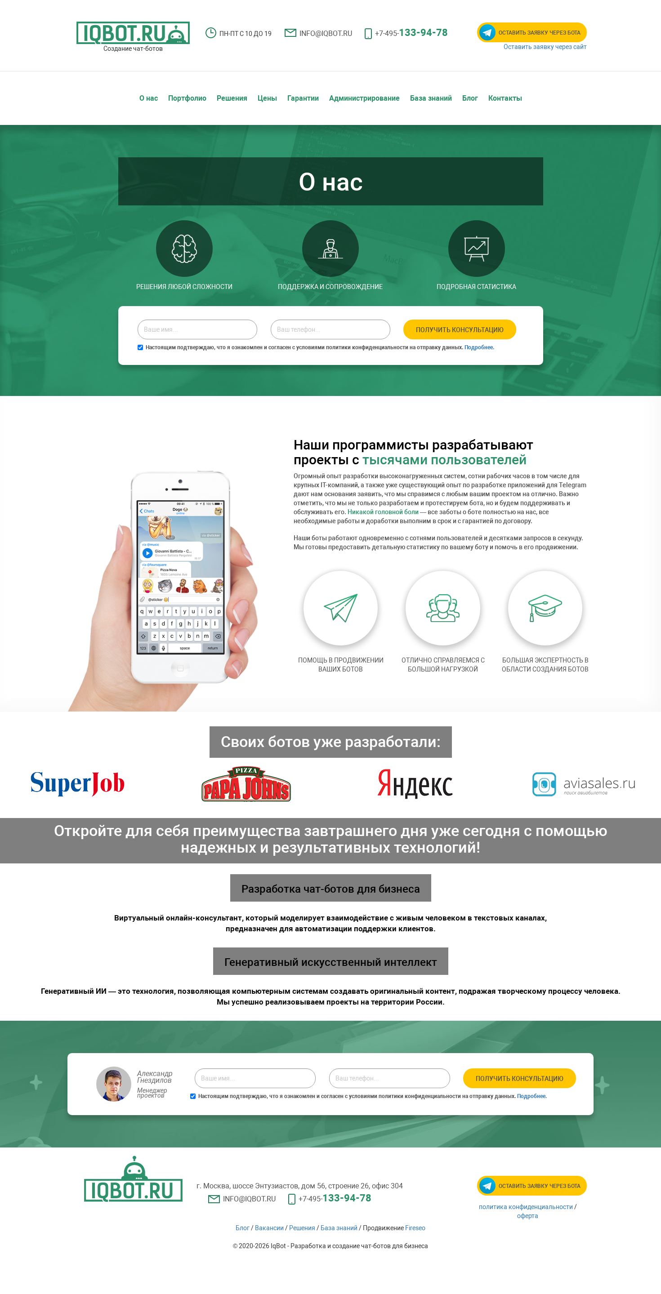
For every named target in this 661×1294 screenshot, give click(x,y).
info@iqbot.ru (325, 33)
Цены (267, 98)
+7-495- (411, 32)
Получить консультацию (460, 330)
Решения (232, 98)
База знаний (431, 98)
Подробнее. (479, 347)
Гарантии (303, 98)
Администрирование (364, 98)
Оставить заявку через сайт (545, 46)
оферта (527, 1215)
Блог (470, 98)
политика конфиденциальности (526, 1206)
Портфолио (187, 98)
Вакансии (269, 1228)
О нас (148, 98)
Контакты (505, 98)
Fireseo (415, 1228)
